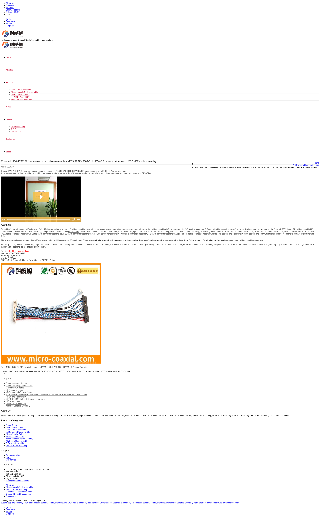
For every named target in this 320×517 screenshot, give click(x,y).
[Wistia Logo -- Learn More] (73, 219)
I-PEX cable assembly (16, 397)
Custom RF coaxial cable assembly (115, 503)
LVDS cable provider (110, 371)
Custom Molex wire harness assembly (222, 503)
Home (8, 57)
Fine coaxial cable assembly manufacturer (150, 503)
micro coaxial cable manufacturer (258, 234)
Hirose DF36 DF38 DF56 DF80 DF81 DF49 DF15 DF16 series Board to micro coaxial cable (46, 394)
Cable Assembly (13, 425)
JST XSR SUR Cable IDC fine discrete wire (25, 399)
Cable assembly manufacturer (19, 385)
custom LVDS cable (9, 371)
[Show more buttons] (78, 219)
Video (8, 151)
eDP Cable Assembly (20, 94)
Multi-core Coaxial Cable (17, 441)
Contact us (11, 5)
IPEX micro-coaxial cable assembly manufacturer (45, 503)
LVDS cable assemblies (89, 371)
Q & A (13, 129)
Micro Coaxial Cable (15, 434)
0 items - (12, 12)
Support (9, 119)
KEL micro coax (13, 401)
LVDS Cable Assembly (21, 90)
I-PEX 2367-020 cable (68, 371)
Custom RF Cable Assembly (18, 494)
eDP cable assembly (15, 390)
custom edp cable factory (12, 503)
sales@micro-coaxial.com (17, 481)
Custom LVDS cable (15, 388)
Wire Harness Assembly (21, 99)
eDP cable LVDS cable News (19, 392)
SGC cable (125, 371)
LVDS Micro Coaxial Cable (18, 432)
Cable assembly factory (16, 383)
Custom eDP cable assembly (19, 492)
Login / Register (13, 10)
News (8, 107)
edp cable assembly (28, 371)
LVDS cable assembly (16, 404)
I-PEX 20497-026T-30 (48, 371)
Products (10, 8)
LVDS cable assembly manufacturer (83, 503)
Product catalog (18, 127)
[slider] (38, 219)
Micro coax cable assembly (18, 406)
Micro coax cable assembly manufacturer (187, 503)
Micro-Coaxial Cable (15, 436)
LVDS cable (73, 232)
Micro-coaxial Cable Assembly (24, 92)
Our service (16, 131)
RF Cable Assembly (20, 97)
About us (10, 3)
